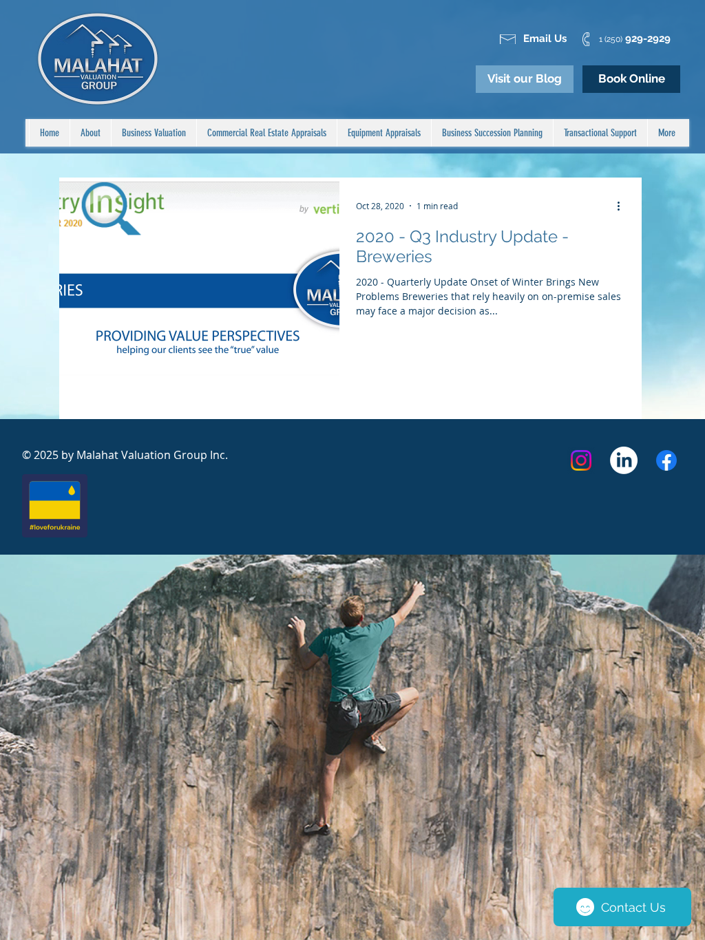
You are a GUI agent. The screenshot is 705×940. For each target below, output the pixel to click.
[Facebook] (666, 460)
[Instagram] (581, 460)
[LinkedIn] (624, 460)
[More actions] (623, 205)
